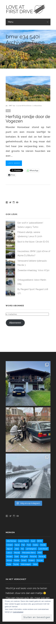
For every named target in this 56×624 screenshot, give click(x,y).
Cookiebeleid (18, 612)
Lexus (9, 553)
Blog (8, 110)
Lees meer (14, 163)
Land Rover (43, 549)
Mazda (17, 553)
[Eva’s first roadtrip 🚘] (28, 383)
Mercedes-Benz (28, 553)
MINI (40, 553)
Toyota (16, 564)
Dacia (17, 545)
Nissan (9, 556)
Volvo (35, 564)
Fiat (23, 545)
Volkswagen (26, 564)
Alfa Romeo (11, 541)
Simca (9, 560)
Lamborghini (31, 549)
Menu (10, 22)
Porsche (33, 556)
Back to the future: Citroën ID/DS (33, 242)
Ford (29, 545)
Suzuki (40, 560)
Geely (35, 545)
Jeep (17, 549)
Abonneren (15, 322)
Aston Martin (23, 541)
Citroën (10, 545)
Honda (43, 545)
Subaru (31, 560)
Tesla (9, 564)
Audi (33, 541)
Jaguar (9, 549)
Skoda (16, 560)
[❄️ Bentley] (28, 476)
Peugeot (24, 556)
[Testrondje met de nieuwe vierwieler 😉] (28, 429)
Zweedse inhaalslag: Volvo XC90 (33, 270)
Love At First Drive (24, 105)
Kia (22, 549)
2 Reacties (37, 105)
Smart (23, 560)
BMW (39, 541)
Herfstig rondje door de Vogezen (28, 119)
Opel (16, 556)
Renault (42, 556)
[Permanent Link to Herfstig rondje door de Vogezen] (28, 100)
